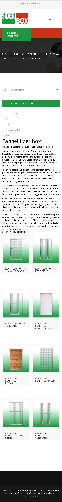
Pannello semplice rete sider (14, 435)
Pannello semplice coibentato (42, 325)
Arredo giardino (12, 113)
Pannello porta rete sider (45, 270)
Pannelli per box (13, 130)
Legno (8, 135)
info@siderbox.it (34, 3)
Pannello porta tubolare (15, 324)
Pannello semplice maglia (45, 379)
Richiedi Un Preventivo (12, 34)
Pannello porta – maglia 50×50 (15, 270)
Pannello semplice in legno (12, 380)
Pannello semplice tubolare (41, 435)
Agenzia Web (35, 496)
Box (6, 119)
